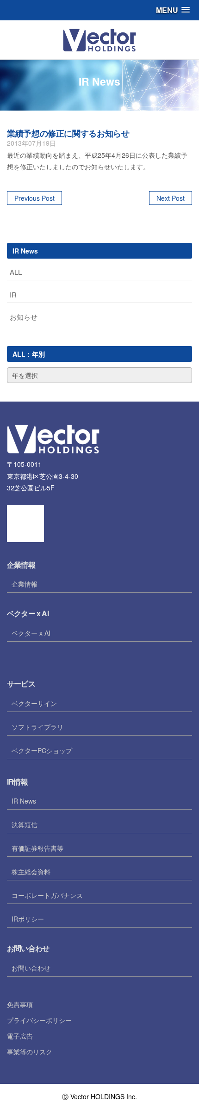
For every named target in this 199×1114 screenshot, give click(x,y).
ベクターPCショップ (42, 750)
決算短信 (24, 824)
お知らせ (23, 317)
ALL (16, 272)
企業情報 (24, 583)
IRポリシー (28, 918)
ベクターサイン (34, 703)
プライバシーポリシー (39, 1020)
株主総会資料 (31, 871)
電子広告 (20, 1035)
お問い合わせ (31, 967)
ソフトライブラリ (37, 726)
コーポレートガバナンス (47, 895)
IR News (24, 800)
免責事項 (20, 1004)
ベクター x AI (31, 632)
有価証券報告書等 (37, 848)
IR (13, 294)
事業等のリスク (29, 1051)
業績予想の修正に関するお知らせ (68, 133)
